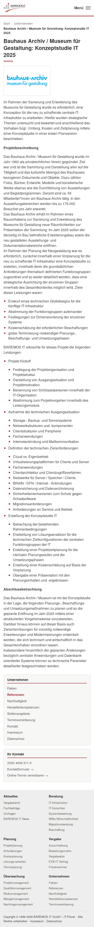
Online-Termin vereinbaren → (27, 775)
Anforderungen (12, 851)
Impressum (15, 732)
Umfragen (9, 813)
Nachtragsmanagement (18, 904)
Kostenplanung (12, 856)
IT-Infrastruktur (58, 803)
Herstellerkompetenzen (23, 707)
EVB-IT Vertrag (58, 861)
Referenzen (15, 694)
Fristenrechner (58, 867)
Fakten (12, 688)
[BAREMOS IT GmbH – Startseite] (14, 8)
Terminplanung (12, 867)
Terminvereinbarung (21, 719)
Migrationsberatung (61, 824)
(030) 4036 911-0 (19, 762)
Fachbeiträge (11, 808)
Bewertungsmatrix (60, 851)
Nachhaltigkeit (17, 700)
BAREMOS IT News (16, 819)
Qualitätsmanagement (17, 888)
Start (6, 23)
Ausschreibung (58, 845)
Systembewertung (60, 813)
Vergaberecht (11, 803)
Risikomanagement (15, 893)
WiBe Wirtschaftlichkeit (63, 819)
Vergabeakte (56, 856)
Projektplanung (12, 845)
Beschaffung (56, 830)
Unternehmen (23, 23)
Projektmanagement (16, 883)
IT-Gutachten (57, 808)
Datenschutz (15, 738)
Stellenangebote (18, 713)
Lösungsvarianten (14, 861)
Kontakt (12, 726)
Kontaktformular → (20, 769)
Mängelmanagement (16, 899)
